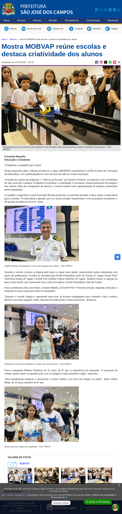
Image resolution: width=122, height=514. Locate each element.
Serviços (21, 20)
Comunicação (93, 20)
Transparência (72, 20)
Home (7, 20)
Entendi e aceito (61, 503)
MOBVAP (24, 463)
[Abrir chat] (115, 507)
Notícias (37, 20)
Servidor (53, 20)
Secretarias (113, 20)
